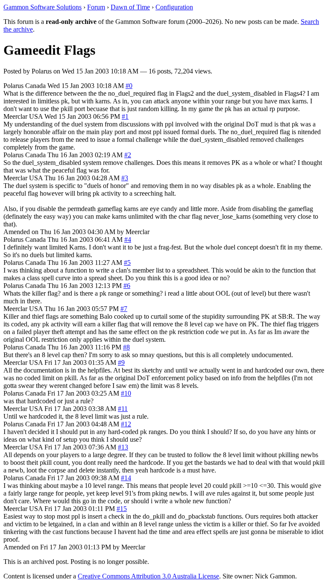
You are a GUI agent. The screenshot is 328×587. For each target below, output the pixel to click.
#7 (123, 308)
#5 (127, 262)
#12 (126, 424)
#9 (121, 362)
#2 (127, 154)
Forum (96, 7)
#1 (125, 116)
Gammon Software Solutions (42, 7)
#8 (126, 347)
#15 (122, 508)
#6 (126, 285)
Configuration (174, 7)
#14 (126, 477)
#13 (123, 447)
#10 (126, 393)
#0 (129, 85)
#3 (124, 178)
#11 (123, 408)
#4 (127, 239)
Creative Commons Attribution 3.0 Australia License (148, 576)
